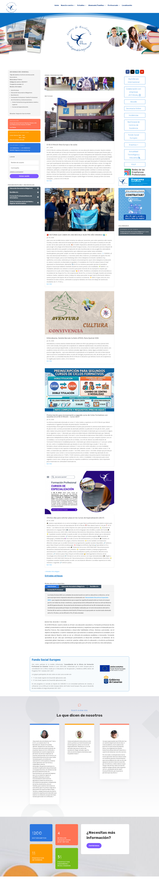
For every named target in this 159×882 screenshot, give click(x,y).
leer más (49, 181)
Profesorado (113, 5)
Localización (127, 5)
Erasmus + (133, 145)
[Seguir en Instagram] (142, 72)
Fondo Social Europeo (133, 136)
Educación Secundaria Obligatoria (73, 586)
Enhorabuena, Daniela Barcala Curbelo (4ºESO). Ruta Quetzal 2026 (73, 338)
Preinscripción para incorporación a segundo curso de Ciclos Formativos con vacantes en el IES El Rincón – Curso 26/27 (77, 416)
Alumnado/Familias (96, 5)
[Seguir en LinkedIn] (137, 72)
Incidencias (133, 115)
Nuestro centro (67, 5)
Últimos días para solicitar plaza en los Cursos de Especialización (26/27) (75, 518)
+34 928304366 (14, 148)
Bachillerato (94, 586)
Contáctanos (94, 846)
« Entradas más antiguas (52, 571)
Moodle (133, 102)
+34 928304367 (25, 148)
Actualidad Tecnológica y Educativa (133, 154)
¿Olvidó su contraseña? (16, 171)
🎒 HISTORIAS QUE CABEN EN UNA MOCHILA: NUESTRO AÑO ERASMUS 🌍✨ (77, 235)
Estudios (80, 5)
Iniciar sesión (24, 176)
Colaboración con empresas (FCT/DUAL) (133, 92)
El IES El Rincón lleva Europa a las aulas (62, 145)
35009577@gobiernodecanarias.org (20, 150)
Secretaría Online (133, 108)
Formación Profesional (55, 590)
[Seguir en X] (132, 72)
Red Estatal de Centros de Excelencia (134, 125)
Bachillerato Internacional (133, 80)
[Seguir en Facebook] (128, 72)
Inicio (57, 5)
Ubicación (14, 120)
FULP (133, 164)
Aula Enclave (52, 586)
